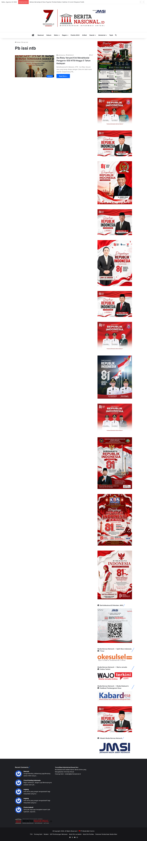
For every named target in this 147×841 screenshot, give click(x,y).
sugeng (26, 789)
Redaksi (46, 834)
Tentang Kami (38, 834)
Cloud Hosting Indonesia (32, 780)
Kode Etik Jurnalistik (75, 834)
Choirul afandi (28, 807)
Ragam (64, 35)
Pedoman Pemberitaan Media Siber (106, 834)
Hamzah (26, 771)
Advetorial (101, 35)
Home (18, 42)
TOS (31, 834)
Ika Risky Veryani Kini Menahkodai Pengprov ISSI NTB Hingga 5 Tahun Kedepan (73, 61)
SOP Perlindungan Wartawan (59, 834)
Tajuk (111, 35)
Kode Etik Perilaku (88, 834)
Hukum (48, 35)
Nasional (41, 35)
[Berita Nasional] (73, 18)
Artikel (84, 35)
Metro (56, 35)
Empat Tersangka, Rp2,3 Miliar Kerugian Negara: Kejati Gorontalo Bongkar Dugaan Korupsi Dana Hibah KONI (63, 2)
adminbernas (61, 55)
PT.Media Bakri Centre (87, 831)
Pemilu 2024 (75, 35)
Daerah (92, 35)
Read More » (63, 76)
